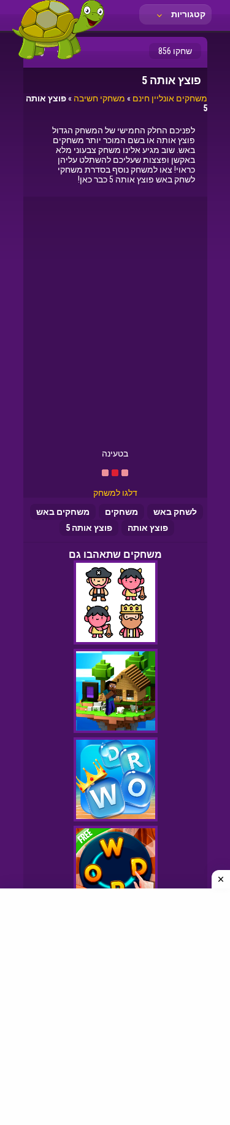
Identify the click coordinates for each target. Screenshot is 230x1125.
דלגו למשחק (115, 493)
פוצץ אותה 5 (89, 528)
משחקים (121, 512)
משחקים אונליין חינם (169, 98)
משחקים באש (63, 512)
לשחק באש (175, 512)
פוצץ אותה (148, 528)
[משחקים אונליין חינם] (58, 58)
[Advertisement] (115, 327)
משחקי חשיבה (99, 98)
